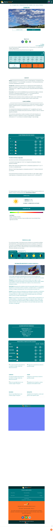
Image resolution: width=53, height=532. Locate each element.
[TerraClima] (49, 2)
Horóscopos (26, 495)
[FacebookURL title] (22, 41)
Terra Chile (13, 493)
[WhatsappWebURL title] (26, 41)
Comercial (24, 500)
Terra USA (13, 495)
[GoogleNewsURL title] (30, 41)
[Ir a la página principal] (7, 2)
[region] (26, 34)
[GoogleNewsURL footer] (29, 517)
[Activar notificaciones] (51, 530)
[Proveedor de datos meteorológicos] (26, 522)
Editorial (29, 500)
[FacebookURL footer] (23, 517)
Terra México (39, 493)
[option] (14, 66)
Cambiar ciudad (19, 29)
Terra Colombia (26, 493)
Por (42, 44)
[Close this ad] (52, 526)
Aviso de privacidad (27, 508)
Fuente (40, 45)
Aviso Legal (21, 508)
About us (32, 508)
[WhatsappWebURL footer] (26, 517)
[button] (51, 2)
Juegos (41, 495)
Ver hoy (33, 29)
